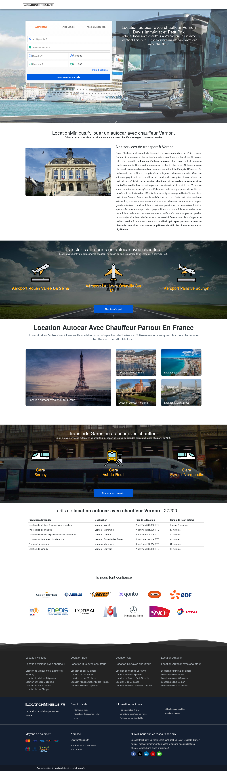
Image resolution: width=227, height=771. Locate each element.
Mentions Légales (173, 712)
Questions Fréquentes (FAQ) (87, 713)
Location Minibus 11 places (84, 685)
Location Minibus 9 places (129, 674)
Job (76, 717)
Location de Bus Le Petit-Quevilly (132, 678)
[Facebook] (133, 753)
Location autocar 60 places (174, 678)
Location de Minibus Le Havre (131, 670)
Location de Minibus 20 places (40, 678)
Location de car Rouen (82, 674)
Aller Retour (41, 26)
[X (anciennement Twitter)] (139, 755)
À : (74, 55)
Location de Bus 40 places (174, 685)
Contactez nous (81, 709)
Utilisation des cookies (175, 708)
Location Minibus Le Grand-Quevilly (134, 685)
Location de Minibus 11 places (176, 670)
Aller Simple (69, 26)
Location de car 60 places (84, 678)
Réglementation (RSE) (129, 709)
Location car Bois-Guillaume (39, 681)
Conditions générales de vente (133, 713)
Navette (113, 309)
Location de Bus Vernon (173, 681)
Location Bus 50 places (127, 681)
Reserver (113, 493)
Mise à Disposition (96, 26)
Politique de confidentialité (131, 717)
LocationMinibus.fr (61, 768)
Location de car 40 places (38, 685)
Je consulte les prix (68, 77)
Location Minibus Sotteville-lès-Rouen (90, 681)
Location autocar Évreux (173, 674)
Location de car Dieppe (37, 689)
